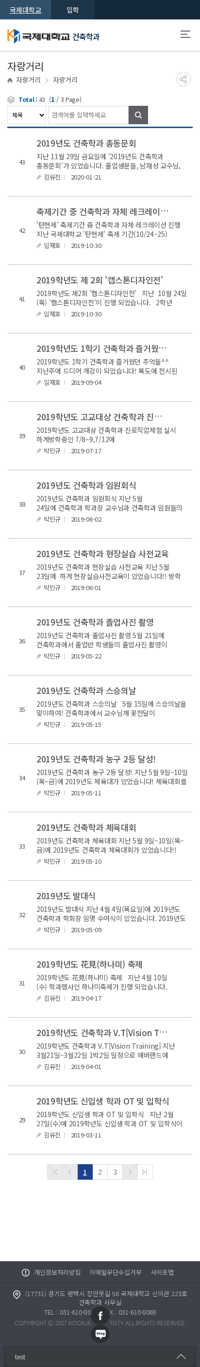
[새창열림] (100, 1314)
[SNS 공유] (183, 79)
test (20, 1356)
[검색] (138, 115)
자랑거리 (28, 79)
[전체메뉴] (185, 35)
